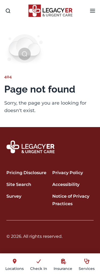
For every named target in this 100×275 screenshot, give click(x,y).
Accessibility (65, 184)
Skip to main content (24, 4)
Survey (13, 196)
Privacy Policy (67, 172)
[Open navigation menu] (92, 10)
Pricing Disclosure (26, 172)
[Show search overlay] (8, 11)
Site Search (18, 184)
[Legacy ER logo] (50, 10)
